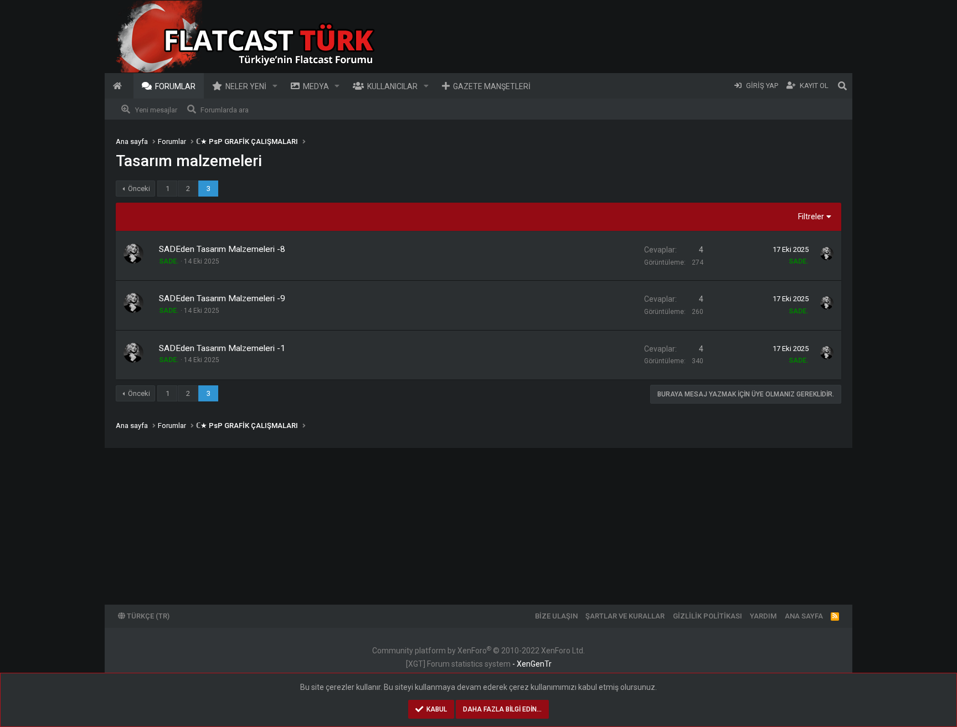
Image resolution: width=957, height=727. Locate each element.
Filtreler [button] (811, 216)
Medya (316, 86)
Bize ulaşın (556, 616)
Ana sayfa (119, 86)
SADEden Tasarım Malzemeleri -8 (222, 249)
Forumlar (175, 86)
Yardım (763, 616)
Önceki (139, 188)
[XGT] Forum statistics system (479, 663)
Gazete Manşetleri (492, 86)
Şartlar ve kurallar (625, 616)
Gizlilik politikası (707, 616)
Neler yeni (245, 86)
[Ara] (842, 86)
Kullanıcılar (392, 86)
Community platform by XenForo (478, 650)
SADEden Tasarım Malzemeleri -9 (222, 298)
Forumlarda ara (224, 110)
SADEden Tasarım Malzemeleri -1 (222, 348)
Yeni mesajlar (156, 110)
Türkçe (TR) (147, 616)
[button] (274, 86)
